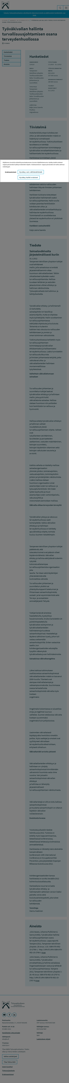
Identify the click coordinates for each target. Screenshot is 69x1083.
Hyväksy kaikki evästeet (28, 177)
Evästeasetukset (10, 172)
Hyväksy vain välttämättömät (30, 172)
